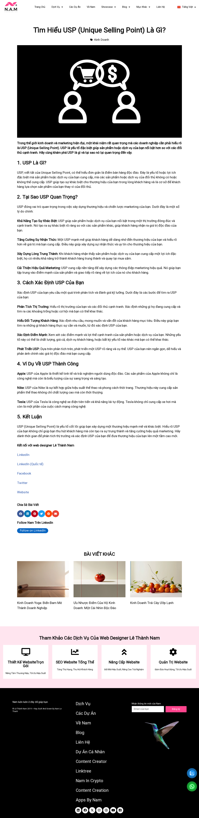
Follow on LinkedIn (33, 530)
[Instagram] (99, 810)
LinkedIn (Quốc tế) (30, 464)
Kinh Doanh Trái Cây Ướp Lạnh (152, 603)
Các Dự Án (75, 6)
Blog (124, 6)
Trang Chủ (40, 6)
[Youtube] (113, 810)
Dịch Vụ (55, 6)
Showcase (107, 6)
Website (23, 492)
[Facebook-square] (120, 810)
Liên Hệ (160, 6)
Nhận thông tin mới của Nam (146, 703)
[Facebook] (85, 810)
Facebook (24, 473)
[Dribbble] (106, 810)
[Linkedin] (78, 810)
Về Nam (91, 6)
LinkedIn (23, 455)
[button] (20, 513)
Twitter (22, 483)
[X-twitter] (92, 810)
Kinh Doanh (101, 39)
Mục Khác (141, 6)
